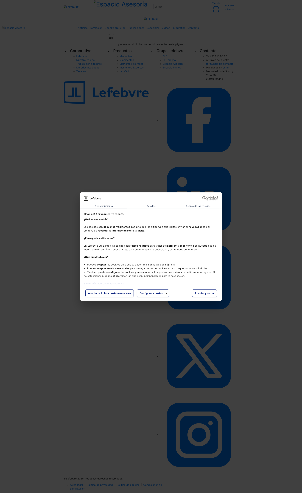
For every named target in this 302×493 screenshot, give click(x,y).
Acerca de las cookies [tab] (198, 206)
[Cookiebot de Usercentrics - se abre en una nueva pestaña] (204, 198)
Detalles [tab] (151, 206)
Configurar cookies (151, 293)
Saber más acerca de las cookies (104, 283)
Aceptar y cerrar (204, 293)
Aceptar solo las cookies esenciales (109, 293)
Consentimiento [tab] (104, 206)
